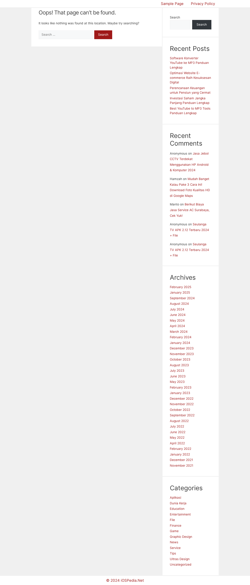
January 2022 (180, 454)
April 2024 (177, 326)
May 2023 (177, 382)
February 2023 (180, 387)
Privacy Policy (203, 3)
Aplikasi (175, 497)
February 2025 (180, 287)
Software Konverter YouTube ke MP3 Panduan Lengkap (189, 62)
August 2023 (179, 365)
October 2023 (180, 359)
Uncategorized (180, 564)
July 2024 (177, 309)
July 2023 (177, 370)
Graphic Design (181, 537)
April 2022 (177, 443)
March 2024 (179, 331)
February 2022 (180, 449)
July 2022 (177, 426)
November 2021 (181, 465)
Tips (173, 553)
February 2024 (180, 337)
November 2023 (182, 354)
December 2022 (181, 398)
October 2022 (180, 410)
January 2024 (180, 343)
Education (177, 509)
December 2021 (181, 460)
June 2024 (178, 315)
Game (174, 531)
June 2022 (177, 432)
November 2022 (182, 404)
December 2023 (182, 348)
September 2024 (182, 298)
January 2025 (180, 292)
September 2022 (182, 415)
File (172, 520)
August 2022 (179, 421)
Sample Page (172, 3)
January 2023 (180, 393)
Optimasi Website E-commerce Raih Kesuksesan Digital (190, 77)
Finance (175, 525)
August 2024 (179, 303)
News (174, 542)
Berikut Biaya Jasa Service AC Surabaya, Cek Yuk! (190, 209)
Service (175, 548)
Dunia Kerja (178, 503)
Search (175, 17)
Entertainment (180, 514)
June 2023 (178, 376)
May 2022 (177, 437)
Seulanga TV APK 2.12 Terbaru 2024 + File (189, 229)
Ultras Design (180, 559)
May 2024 (177, 320)
